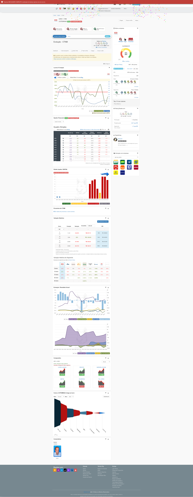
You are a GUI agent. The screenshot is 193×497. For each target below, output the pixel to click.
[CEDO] (68, 264)
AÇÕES (60, 19)
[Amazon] (54, 470)
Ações (58, 15)
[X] (72, 470)
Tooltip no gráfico (61, 77)
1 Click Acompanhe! (65, 50)
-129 (85, 158)
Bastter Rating (72, 260)
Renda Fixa (85, 475)
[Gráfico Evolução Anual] (70, 136)
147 (77, 140)
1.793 (70, 147)
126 (77, 152)
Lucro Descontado (99, 111)
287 (77, 147)
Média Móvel (73, 77)
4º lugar (135, 126)
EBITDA (77, 132)
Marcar (136, 20)
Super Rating (119, 64)
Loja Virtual (115, 468)
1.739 (70, 161)
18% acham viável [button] (119, 68)
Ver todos (136, 86)
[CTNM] (62, 264)
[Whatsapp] (61, 470)
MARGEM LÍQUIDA (101, 367)
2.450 (70, 154)
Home (55, 15)
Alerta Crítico (75, 50)
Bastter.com (87, 492)
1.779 (70, 145)
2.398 (70, 156)
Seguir (121, 20)
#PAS (99, 470)
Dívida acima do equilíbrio (93, 203)
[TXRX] (107, 264)
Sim (134, 68)
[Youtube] (75, 470)
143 (77, 143)
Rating (104, 41)
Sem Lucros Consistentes (59, 29)
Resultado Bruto (90, 353)
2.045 (70, 158)
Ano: (66, 396)
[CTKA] (73, 264)
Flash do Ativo (85, 50)
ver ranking (126, 61)
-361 (85, 140)
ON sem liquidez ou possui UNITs (74, 29)
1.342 (99, 140)
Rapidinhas (118, 135)
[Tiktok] (65, 470)
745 (99, 161)
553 (77, 145)
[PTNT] (96, 264)
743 (99, 156)
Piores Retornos (117, 103)
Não (137, 68)
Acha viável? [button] (129, 68)
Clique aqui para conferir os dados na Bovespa (65, 59)
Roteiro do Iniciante (102, 468)
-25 (84, 156)
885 (99, 154)
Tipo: (55, 396)
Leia (57, 458)
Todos (91, 111)
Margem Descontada (92, 132)
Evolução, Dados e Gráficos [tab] (59, 36)
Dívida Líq (99, 132)
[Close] (108, 118)
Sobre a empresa (119, 28)
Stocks (84, 470)
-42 (84, 143)
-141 (85, 138)
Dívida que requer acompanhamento (79, 203)
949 (99, 152)
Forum (69, 36)
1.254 (99, 138)
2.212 (70, 138)
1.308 (99, 143)
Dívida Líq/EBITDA (106, 132)
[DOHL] (84, 264)
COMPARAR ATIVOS (103, 221)
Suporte (114, 472)
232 (85, 145)
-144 (85, 149)
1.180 (99, 147)
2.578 (70, 152)
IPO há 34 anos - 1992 (100, 29)
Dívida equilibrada (66, 203)
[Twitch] (68, 470)
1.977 (70, 140)
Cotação (107, 111)
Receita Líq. (70, 132)
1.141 (99, 149)
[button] (103, 8)
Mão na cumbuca (85, 29)
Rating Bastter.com (120, 108)
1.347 (99, 145)
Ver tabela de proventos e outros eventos (65, 211)
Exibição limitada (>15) (104, 203)
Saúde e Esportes (102, 472)
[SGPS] (102, 264)
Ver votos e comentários (102, 47)
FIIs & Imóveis (86, 472)
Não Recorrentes (85, 129)
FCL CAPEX (96, 319)
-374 (85, 161)
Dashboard (55, 50)
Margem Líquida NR (105, 319)
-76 (84, 152)
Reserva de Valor (87, 473)
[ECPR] (90, 264)
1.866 (70, 143)
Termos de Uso (116, 487)
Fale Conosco (115, 473)
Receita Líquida (73, 319)
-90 (84, 154)
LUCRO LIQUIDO (62, 367)
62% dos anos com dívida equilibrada (61, 172)
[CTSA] (79, 264)
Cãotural (100, 473)
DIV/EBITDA (82, 379)
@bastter (120, 138)
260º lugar (134, 123)
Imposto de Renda (87, 477)
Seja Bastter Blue (102, 475)
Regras (114, 475)
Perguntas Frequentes (117, 470)
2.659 (70, 149)
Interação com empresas (122, 153)
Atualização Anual (76, 21)
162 (77, 138)
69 (84, 147)
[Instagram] (58, 470)
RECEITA (82, 367)
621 (99, 158)
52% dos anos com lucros (73, 70)
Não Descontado (95, 129)
